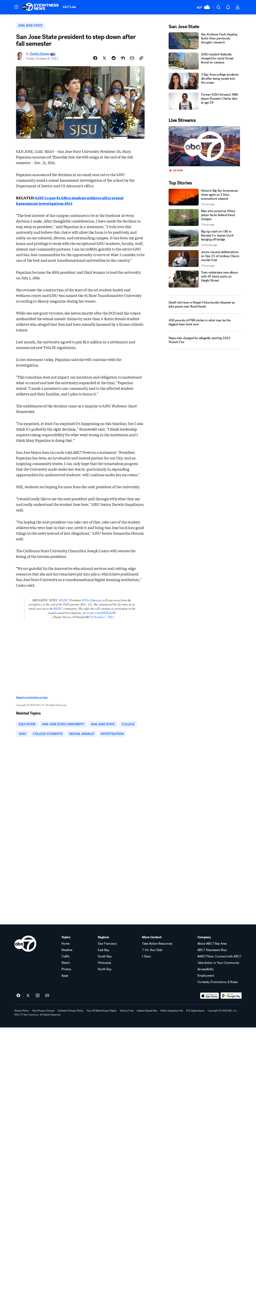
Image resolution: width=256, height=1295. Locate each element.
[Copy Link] (141, 58)
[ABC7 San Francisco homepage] (40, 7)
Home (65, 943)
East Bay (103, 950)
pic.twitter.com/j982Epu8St (99, 612)
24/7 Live (69, 7)
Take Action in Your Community (218, 962)
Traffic (65, 956)
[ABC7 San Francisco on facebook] (18, 996)
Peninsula (104, 962)
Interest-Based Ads (147, 1010)
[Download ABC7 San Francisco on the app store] (209, 995)
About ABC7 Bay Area (212, 943)
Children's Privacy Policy (70, 1010)
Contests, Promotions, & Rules (217, 982)
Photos (66, 969)
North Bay (104, 969)
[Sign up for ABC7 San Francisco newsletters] (47, 996)
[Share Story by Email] (132, 58)
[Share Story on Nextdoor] (122, 58)
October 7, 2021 (104, 617)
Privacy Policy (21, 1010)
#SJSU (58, 608)
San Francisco (107, 943)
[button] (16, 7)
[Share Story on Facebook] (95, 58)
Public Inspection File (171, 1010)
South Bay (105, 956)
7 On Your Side (152, 950)
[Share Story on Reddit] (113, 58)
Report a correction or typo (32, 697)
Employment (205, 975)
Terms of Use (127, 1010)
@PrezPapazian (92, 600)
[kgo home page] (25, 944)
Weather (67, 950)
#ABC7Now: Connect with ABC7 (219, 956)
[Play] (204, 146)
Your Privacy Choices (43, 1010)
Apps (64, 975)
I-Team (146, 956)
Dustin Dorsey (39, 54)
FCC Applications (195, 1010)
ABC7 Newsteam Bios (212, 950)
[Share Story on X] (104, 58)
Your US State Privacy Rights (102, 1010)
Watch (65, 962)
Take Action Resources (157, 943)
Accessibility (205, 969)
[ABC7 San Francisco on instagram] (38, 996)
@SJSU (64, 600)
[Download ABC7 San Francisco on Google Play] (231, 995)
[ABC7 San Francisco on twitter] (28, 996)
